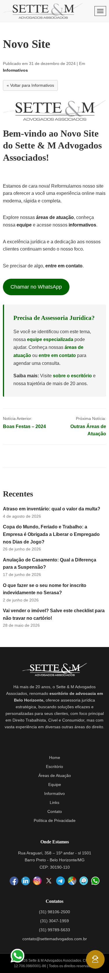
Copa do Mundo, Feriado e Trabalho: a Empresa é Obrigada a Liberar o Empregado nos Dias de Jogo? (51, 534)
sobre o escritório (72, 375)
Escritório (54, 766)
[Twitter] (48, 880)
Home (54, 757)
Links (54, 802)
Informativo (54, 793)
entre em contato (64, 265)
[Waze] (83, 881)
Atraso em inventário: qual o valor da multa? (51, 508)
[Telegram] (60, 880)
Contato (54, 811)
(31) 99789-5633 (54, 929)
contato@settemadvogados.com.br (54, 938)
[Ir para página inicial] (43, 11)
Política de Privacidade (55, 820)
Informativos (15, 70)
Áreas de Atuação (54, 775)
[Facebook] (14, 881)
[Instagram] (37, 881)
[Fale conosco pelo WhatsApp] (17, 955)
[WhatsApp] (95, 880)
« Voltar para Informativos (30, 85)
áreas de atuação (55, 217)
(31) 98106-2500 (54, 911)
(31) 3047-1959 (54, 920)
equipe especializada (50, 339)
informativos (82, 224)
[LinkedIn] (25, 881)
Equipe (54, 784)
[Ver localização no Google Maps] (72, 881)
